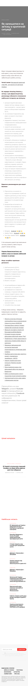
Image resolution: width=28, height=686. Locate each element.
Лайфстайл (12, 551)
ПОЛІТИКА (19, 670)
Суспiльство (13, 523)
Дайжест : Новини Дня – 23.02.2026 (17, 553)
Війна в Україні (5, 19)
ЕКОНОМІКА (7, 672)
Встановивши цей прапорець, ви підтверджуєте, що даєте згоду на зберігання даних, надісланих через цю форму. (14, 654)
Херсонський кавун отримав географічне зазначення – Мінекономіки (16, 588)
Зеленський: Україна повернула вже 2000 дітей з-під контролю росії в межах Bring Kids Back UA (18, 579)
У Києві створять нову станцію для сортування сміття (17, 545)
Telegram (5, 389)
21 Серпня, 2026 (19, 472)
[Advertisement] (14, 55)
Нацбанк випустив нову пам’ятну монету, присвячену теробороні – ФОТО (15, 356)
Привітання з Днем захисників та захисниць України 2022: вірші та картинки (15, 341)
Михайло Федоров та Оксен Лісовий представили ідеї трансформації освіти (16, 537)
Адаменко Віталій (9, 472)
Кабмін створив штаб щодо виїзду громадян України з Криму (18, 597)
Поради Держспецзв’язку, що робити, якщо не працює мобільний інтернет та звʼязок (14, 254)
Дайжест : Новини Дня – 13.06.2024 (17, 570)
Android (13, 231)
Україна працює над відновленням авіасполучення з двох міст (18, 562)
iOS (19, 231)
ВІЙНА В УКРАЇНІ (9, 670)
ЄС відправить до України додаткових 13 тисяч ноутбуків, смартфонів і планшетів (17, 527)
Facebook (20, 393)
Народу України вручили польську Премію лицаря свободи (13, 363)
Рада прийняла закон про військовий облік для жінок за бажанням (14, 369)
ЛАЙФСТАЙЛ (8, 673)
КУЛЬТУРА (17, 672)
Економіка (18, 463)
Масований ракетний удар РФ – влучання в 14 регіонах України (13, 85)
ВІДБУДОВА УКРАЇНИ (8, 668)
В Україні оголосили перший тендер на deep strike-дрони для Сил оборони (14, 468)
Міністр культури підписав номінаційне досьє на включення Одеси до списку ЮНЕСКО (15, 321)
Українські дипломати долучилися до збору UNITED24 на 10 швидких (17, 605)
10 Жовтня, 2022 (15, 33)
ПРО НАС (17, 673)
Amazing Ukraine (6, 33)
